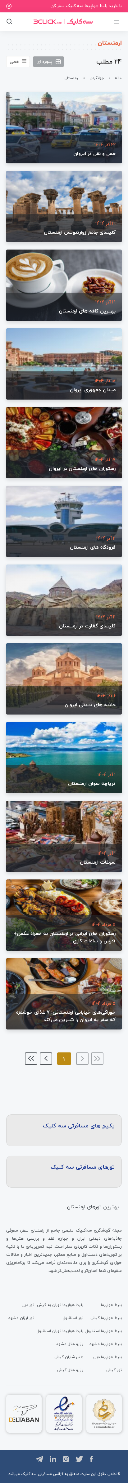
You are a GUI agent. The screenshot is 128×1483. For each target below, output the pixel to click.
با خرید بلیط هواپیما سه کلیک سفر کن (86, 6)
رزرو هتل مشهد (69, 1343)
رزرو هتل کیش (70, 1369)
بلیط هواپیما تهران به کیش (60, 1304)
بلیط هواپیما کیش (106, 1317)
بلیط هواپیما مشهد (105, 1343)
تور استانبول (73, 1317)
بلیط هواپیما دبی (107, 1356)
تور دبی (27, 1304)
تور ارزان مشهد (21, 1317)
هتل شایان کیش (68, 1356)
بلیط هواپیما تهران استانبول (60, 1330)
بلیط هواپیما (111, 1304)
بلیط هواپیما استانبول (103, 1330)
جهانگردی (96, 78)
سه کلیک (29, 1474)
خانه (118, 78)
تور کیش (114, 1369)
